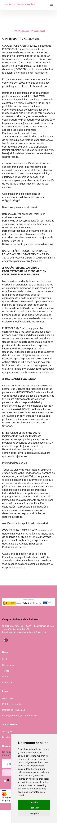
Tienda (5, 670)
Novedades (8, 665)
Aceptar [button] (34, 802)
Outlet (5, 676)
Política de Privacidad (13, 709)
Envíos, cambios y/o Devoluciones (20, 715)
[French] (29, 643)
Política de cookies (12, 704)
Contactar (7, 682)
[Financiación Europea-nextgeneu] (28, 602)
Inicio (5, 659)
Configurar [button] (34, 813)
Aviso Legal (8, 698)
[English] (6, 639)
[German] (29, 645)
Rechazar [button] (34, 808)
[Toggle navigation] (51, 5)
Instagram (7, 731)
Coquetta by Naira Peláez (19, 4)
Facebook (7, 737)
